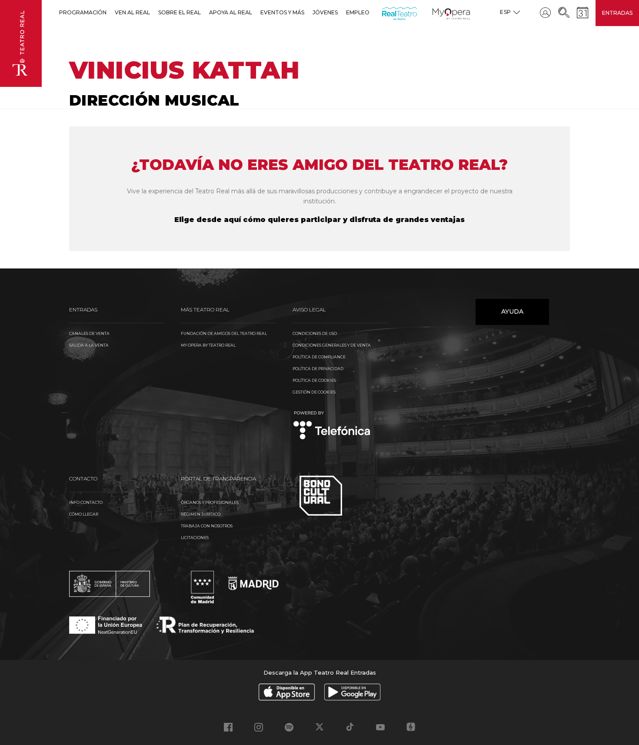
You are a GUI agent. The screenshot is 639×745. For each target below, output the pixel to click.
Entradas (617, 13)
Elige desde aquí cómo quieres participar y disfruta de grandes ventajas (319, 219)
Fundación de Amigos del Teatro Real (224, 333)
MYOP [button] (437, 12)
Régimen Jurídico (200, 514)
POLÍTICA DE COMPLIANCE (319, 356)
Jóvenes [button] (325, 12)
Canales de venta (89, 333)
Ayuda (512, 311)
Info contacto (86, 502)
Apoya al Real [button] (230, 12)
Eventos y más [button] (282, 12)
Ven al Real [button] (132, 12)
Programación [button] (82, 12)
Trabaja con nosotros (207, 525)
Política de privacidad (318, 368)
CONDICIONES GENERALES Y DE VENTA (332, 345)
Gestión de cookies (314, 392)
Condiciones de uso (315, 333)
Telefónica (332, 426)
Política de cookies (314, 380)
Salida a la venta (89, 345)
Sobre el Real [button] (179, 12)
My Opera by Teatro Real (208, 345)
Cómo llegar (83, 514)
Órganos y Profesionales (210, 502)
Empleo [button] (357, 12)
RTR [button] (383, 12)
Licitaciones (195, 537)
